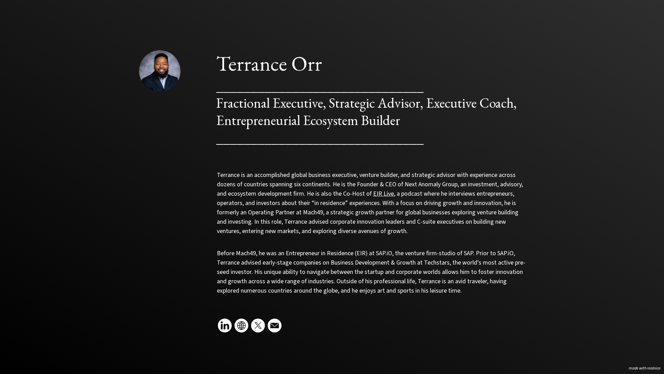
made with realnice (645, 368)
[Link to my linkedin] (225, 325)
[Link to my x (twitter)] (258, 325)
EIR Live (383, 193)
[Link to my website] (241, 325)
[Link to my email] (275, 325)
